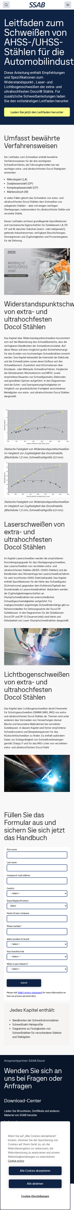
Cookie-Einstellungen (35, 1196)
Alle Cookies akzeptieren (35, 1170)
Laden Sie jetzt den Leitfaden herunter (37, 112)
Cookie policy (16, 1161)
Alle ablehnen (35, 1183)
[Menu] (67, 4)
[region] (35, 1165)
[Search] (6, 4)
